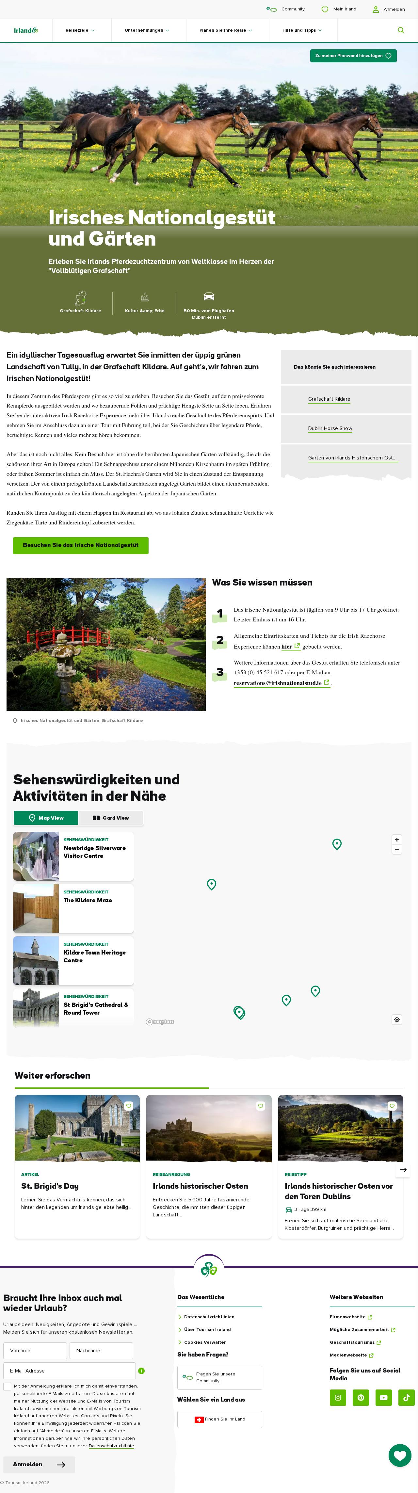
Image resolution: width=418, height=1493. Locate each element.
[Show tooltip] (141, 1371)
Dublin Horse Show (330, 428)
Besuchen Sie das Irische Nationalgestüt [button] (81, 545)
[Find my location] (397, 1019)
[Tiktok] (406, 1397)
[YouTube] (384, 1397)
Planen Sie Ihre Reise (223, 30)
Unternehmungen (144, 30)
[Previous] (15, 1170)
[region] (274, 930)
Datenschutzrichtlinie (111, 1446)
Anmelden (393, 9)
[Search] (397, 30)
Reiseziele (77, 30)
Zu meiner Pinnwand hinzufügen (349, 56)
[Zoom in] (397, 839)
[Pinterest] (361, 1397)
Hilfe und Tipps (299, 30)
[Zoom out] (397, 849)
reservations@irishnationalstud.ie (278, 683)
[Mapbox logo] (160, 1022)
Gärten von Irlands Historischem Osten (353, 457)
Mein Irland (344, 9)
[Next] (402, 1170)
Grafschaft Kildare (329, 399)
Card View (116, 818)
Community (292, 9)
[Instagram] (338, 1397)
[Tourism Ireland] (32, 30)
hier (286, 646)
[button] (130, 1105)
